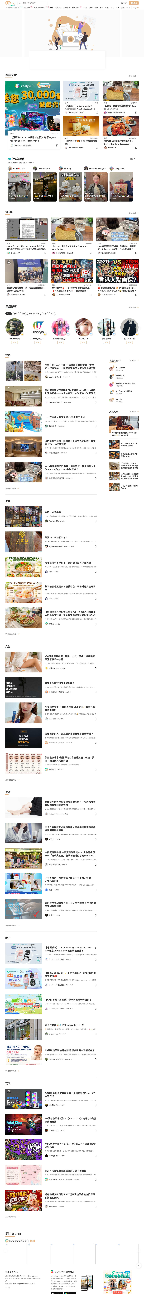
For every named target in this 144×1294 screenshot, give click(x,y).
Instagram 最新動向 (19, 1240)
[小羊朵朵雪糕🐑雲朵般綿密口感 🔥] (70, 187)
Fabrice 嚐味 (14, 339)
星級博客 (67, 7)
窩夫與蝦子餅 (129, 339)
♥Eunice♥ (83, 339)
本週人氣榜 (115, 360)
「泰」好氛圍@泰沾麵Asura (129, 487)
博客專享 (75, 7)
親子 (112, 7)
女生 (101, 7)
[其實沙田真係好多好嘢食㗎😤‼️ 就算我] (96, 187)
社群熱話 (26, 7)
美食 (91, 7)
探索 (51, 7)
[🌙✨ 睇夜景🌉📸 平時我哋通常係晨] (45, 187)
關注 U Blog (13, 1234)
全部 (8, 313)
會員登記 (123, 3)
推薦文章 (58, 7)
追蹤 (14, 342)
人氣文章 (113, 411)
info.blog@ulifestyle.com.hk (24, 1284)
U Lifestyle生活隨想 (37, 339)
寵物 (122, 7)
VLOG (85, 7)
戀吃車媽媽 (106, 339)
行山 (128, 7)
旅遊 (96, 7)
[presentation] (7, 34)
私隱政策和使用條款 (60, 1290)
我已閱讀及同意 (117, 1291)
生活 (117, 7)
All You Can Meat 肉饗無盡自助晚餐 (129, 444)
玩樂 (107, 7)
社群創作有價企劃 (12, 7)
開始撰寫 (134, 3)
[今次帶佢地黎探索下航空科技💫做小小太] (19, 187)
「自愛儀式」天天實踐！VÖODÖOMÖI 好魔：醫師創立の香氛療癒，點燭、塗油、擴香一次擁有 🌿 (129, 466)
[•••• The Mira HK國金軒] (121, 187)
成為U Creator (39, 7)
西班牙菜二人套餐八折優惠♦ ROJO (129, 455)
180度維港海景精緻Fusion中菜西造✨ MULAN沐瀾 (124, 434)
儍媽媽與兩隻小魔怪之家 (60, 339)
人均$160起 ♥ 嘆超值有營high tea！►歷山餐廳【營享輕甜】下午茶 (130, 476)
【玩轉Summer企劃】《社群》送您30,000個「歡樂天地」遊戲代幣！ (66, 59)
